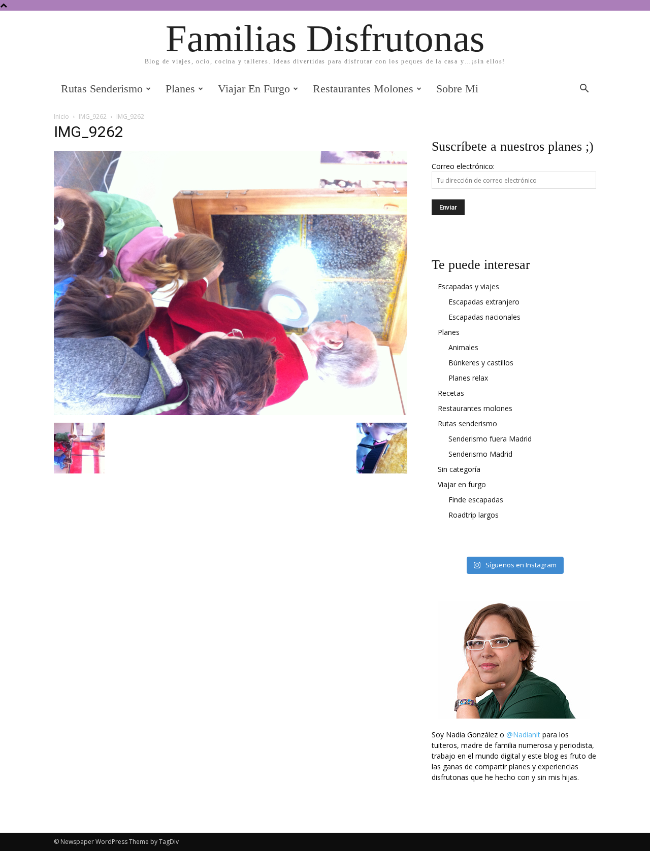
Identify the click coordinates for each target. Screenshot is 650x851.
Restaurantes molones (363, 88)
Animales (463, 347)
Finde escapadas (475, 499)
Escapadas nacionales (484, 317)
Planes (180, 88)
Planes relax (468, 378)
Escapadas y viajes (468, 286)
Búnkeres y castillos (480, 362)
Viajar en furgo (254, 88)
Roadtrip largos (473, 515)
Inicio (61, 116)
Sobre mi (457, 88)
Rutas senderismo (102, 88)
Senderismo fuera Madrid (490, 439)
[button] (584, 89)
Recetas (451, 393)
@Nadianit (523, 734)
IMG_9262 (93, 116)
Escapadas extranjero (483, 302)
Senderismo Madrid (480, 454)
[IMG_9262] (230, 412)
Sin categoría (459, 469)
